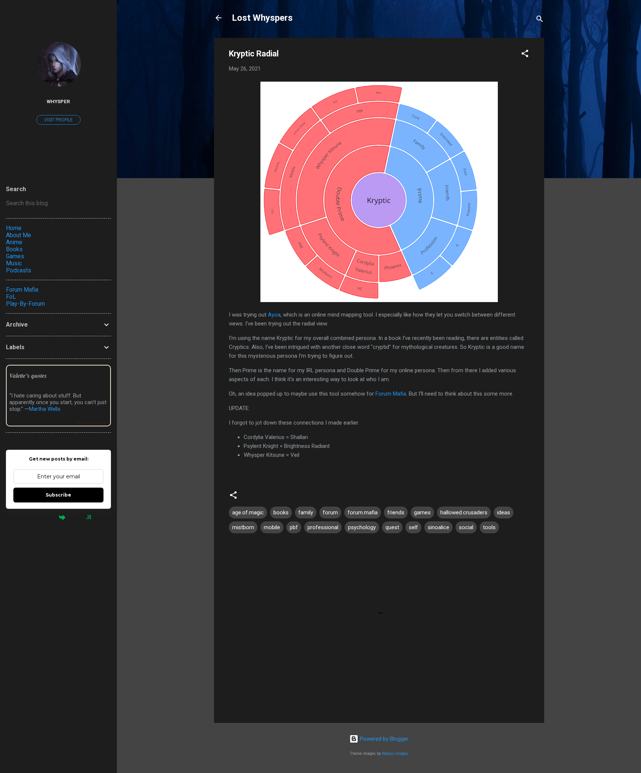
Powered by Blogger (383, 739)
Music (14, 263)
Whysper (58, 101)
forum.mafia (363, 512)
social (466, 527)
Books (14, 249)
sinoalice (438, 527)
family (305, 512)
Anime (14, 242)
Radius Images (395, 753)
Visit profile (58, 119)
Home (14, 228)
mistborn (243, 527)
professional (323, 527)
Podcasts (18, 270)
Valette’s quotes (28, 375)
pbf (294, 527)
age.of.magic (248, 512)
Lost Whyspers (262, 18)
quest (392, 527)
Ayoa (274, 314)
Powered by (40, 517)
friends (395, 512)
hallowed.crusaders (463, 512)
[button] (524, 54)
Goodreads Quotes (92, 423)
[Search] (539, 20)
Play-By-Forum (25, 303)
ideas (503, 512)
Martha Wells (44, 409)
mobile (272, 527)
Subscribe (58, 495)
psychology (362, 527)
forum (330, 512)
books (281, 512)
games (422, 512)
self (413, 527)
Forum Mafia (390, 393)
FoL (11, 296)
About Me (18, 235)
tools (489, 527)
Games (15, 256)
